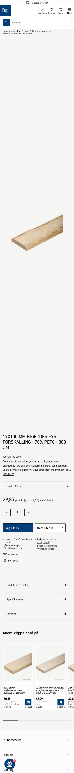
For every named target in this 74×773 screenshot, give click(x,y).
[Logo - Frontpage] (18, 10)
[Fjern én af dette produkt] (7, 512)
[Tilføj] (28, 702)
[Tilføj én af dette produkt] (28, 512)
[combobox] (40, 22)
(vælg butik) (43, 542)
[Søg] (6, 22)
